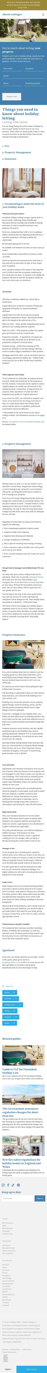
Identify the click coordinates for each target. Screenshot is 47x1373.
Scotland (5, 1305)
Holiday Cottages (28, 1322)
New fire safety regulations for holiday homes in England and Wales (21, 1163)
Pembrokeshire (7, 1284)
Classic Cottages (10, 1322)
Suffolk (5, 1297)
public (10, 1023)
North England (7, 1329)
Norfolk (5, 1292)
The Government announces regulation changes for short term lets (20, 1112)
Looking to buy (7, 1234)
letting (10, 1011)
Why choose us (7, 1223)
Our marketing (7, 1253)
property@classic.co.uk (11, 962)
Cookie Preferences (9, 1352)
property (11, 1017)
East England (18, 1329)
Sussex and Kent (8, 1281)
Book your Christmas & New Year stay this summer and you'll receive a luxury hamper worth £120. (23, 5)
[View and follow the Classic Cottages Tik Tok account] (13, 1186)
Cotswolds (6, 1286)
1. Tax (5, 145)
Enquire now (12, 97)
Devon (4, 1267)
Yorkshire (5, 1303)
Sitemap (5, 1350)
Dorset (4, 1273)
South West (6, 1325)
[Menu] (43, 14)
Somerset (5, 1270)
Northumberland (8, 1295)
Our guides (6, 1231)
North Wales (6, 1300)
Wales (25, 1325)
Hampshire (6, 1276)
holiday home (13, 1005)
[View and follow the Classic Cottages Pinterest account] (18, 1186)
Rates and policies (9, 1251)
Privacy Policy (15, 1350)
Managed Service (36, 577)
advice (10, 992)
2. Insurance (9, 158)
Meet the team (7, 1228)
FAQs (4, 1226)
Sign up (40, 1198)
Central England (34, 1325)
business (11, 999)
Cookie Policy (26, 1350)
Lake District (7, 1289)
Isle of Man (36, 1329)
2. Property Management (16, 152)
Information (6, 1241)
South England (17, 1325)
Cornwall (5, 1265)
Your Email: (7, 1198)
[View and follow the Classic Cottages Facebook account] (8, 1186)
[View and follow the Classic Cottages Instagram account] (3, 1186)
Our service (6, 1245)
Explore (8, 1369)
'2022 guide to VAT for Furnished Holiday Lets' (26, 422)
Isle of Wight (7, 1278)
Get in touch (32, 1369)
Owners (5, 1219)
